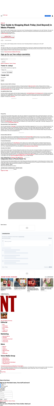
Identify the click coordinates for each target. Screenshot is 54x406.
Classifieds (4, 337)
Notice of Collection (5, 63)
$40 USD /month (19, 167)
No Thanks (2, 390)
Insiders (2, 385)
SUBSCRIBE (4, 72)
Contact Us (4, 349)
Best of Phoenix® (4, 386)
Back (1, 399)
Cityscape (13, 126)
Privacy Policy (5, 341)
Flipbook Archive (5, 350)
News (3, 324)
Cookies (8, 366)
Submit (5, 399)
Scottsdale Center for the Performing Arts (26, 154)
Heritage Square (8, 121)
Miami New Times (5, 360)
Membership (4, 353)
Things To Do (5, 330)
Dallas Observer (5, 358)
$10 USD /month (4, 167)
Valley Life (3, 23)
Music (3, 328)
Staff (3, 351)
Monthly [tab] (7, 164)
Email (2, 59)
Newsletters (4, 331)
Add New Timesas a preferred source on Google (7, 37)
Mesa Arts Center (32, 86)
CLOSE (2, 80)
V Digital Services (5, 363)
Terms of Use (5, 340)
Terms (10, 63)
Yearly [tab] (11, 164)
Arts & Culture (5, 327)
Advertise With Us (6, 336)
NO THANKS (9, 72)
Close (1, 405)
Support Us (48, 15)
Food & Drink (5, 326)
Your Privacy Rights (19, 366)
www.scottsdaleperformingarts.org (18, 155)
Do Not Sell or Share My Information (8, 369)
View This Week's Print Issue (6, 320)
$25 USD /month (11, 167)
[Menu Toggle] (1, 16)
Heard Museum (17, 142)
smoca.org (13, 96)
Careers (4, 347)
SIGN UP (3, 61)
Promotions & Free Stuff (7, 339)
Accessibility (12, 366)
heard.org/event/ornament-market (31, 146)
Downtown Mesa (29, 136)
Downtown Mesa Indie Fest (23, 138)
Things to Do (3, 384)
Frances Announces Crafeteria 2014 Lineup (12, 51)
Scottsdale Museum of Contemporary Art (35, 93)
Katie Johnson (5, 33)
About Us (4, 346)
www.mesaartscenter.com (6, 89)
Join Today (2, 388)
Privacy (14, 63)
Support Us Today (4, 170)
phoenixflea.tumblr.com (13, 122)
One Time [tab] (3, 164)
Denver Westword (6, 359)
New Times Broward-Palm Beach (8, 362)
